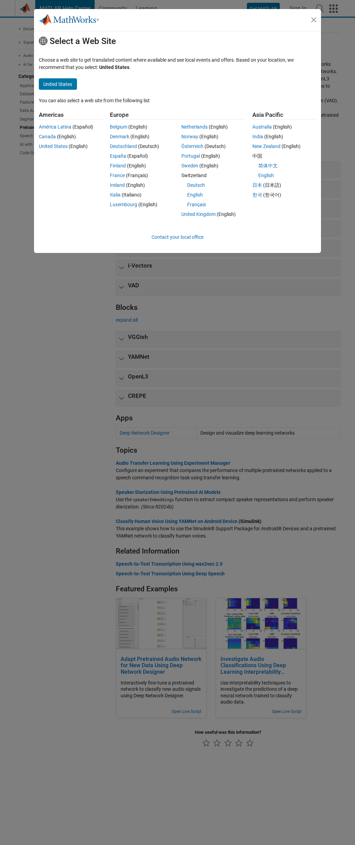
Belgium (118, 127)
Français (196, 204)
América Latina (55, 127)
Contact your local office (177, 237)
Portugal (190, 156)
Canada (47, 136)
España (118, 156)
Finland (118, 165)
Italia (115, 195)
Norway (189, 136)
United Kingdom (198, 214)
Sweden (189, 165)
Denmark (119, 136)
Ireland (117, 185)
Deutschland (123, 146)
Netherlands (194, 127)
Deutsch (196, 185)
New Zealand (266, 146)
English (195, 195)
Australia (262, 127)
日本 (257, 185)
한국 (257, 195)
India (257, 136)
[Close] (314, 20)
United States (53, 146)
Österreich (192, 146)
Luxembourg (123, 204)
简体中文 (268, 165)
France (117, 175)
